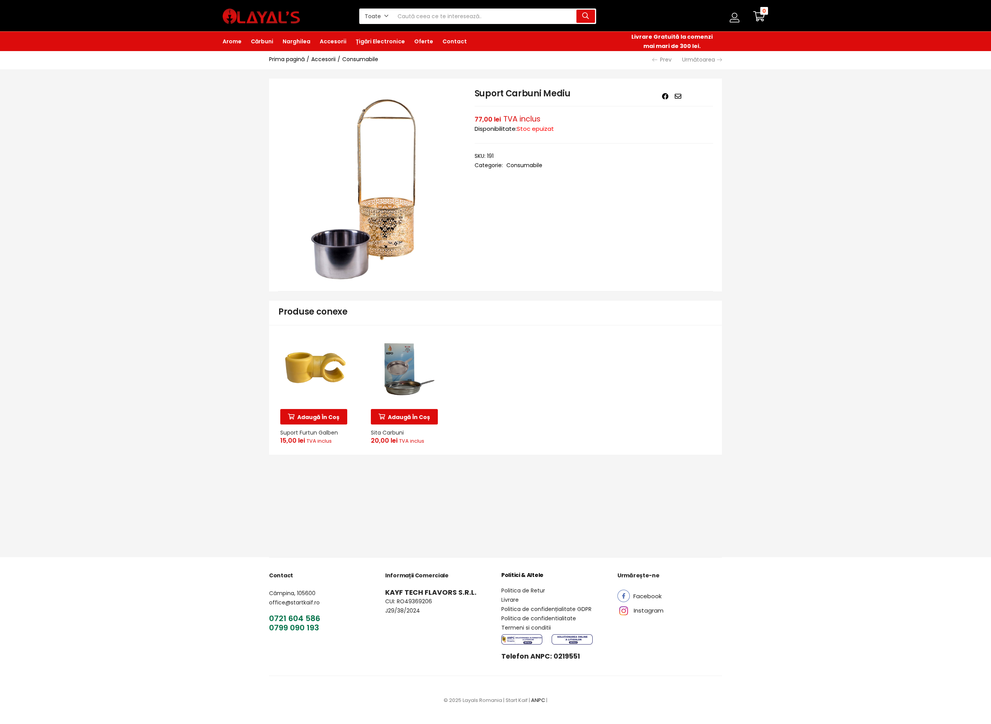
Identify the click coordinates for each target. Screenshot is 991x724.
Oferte (423, 41)
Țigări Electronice (380, 41)
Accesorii (333, 41)
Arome (232, 41)
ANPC (538, 700)
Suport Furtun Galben (309, 432)
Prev (666, 59)
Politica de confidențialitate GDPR (546, 609)
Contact (454, 41)
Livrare (510, 600)
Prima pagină (287, 59)
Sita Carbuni (387, 432)
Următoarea (698, 59)
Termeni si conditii (526, 628)
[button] (376, 16)
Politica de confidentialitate (538, 618)
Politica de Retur (523, 590)
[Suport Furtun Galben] (314, 369)
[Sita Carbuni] (405, 369)
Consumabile (360, 59)
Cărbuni (262, 41)
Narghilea (296, 41)
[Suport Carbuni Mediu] (665, 96)
